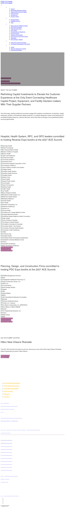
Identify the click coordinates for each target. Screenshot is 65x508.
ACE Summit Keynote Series (19, 36)
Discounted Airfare (16, 50)
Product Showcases (17, 35)
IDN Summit (14, 13)
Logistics (10, 45)
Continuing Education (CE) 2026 (20, 44)
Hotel (12, 47)
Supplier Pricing (15, 21)
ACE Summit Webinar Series (19, 26)
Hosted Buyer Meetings (18, 32)
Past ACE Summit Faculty (18, 42)
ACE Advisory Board (17, 39)
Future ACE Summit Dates (19, 12)
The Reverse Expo (16, 29)
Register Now (15, 19)
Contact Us (14, 15)
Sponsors (13, 38)
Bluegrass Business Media (18, 10)
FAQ (12, 22)
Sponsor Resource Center (18, 48)
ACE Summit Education (15, 41)
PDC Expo (14, 30)
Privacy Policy (15, 16)
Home (9, 7)
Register (10, 18)
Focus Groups (15, 33)
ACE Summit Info (13, 24)
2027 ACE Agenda (16, 27)
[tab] (34, 383)
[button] (6, 78)
